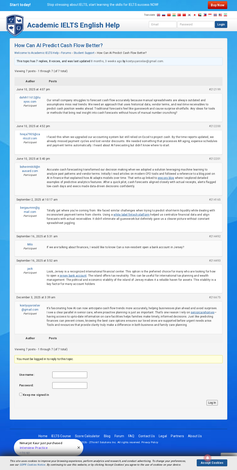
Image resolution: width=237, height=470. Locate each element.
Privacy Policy (149, 442)
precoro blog (166, 178)
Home (42, 436)
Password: (26, 385)
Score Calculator (87, 436)
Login (221, 24)
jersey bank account (73, 275)
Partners (177, 436)
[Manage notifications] (207, 458)
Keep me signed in (36, 395)
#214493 (215, 260)
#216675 (215, 297)
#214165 (215, 199)
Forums (66, 53)
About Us (195, 436)
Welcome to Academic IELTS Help (36, 53)
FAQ (131, 436)
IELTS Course (61, 436)
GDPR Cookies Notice (32, 464)
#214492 (215, 236)
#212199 (215, 89)
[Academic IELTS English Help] (15, 25)
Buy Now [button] (217, 5)
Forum (119, 436)
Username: (26, 374)
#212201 (215, 158)
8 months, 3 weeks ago (106, 61)
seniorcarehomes (202, 312)
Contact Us (146, 436)
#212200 (215, 126)
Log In (212, 402)
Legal (163, 436)
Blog (107, 436)
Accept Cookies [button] (212, 462)
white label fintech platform (131, 214)
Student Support (84, 53)
